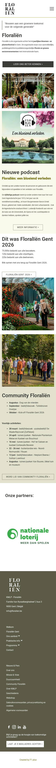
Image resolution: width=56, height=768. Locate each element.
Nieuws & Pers (12, 665)
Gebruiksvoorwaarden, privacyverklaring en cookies (26, 704)
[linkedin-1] (19, 727)
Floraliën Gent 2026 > (19, 274)
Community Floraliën (15, 684)
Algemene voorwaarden (17, 710)
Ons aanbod (11, 636)
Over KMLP (11, 688)
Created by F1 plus (28, 760)
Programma (11, 645)
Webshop (10, 698)
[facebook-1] (8, 727)
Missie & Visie (12, 675)
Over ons (10, 670)
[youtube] (24, 727)
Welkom (10, 627)
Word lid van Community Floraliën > (28, 477)
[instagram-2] (14, 727)
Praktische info (13, 641)
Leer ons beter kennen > (28, 64)
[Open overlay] (52, 8)
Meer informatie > (28, 227)
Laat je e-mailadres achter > (25, 744)
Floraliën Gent (12, 631)
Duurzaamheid (13, 679)
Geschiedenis (12, 693)
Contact (9, 650)
